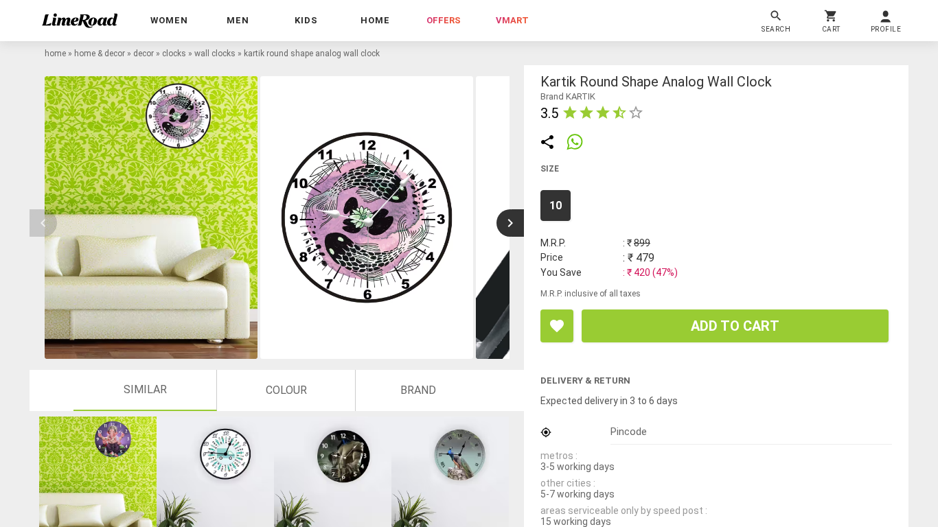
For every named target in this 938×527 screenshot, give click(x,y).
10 (555, 205)
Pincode (628, 431)
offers (443, 20)
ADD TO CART (735, 326)
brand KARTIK (567, 96)
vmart (512, 20)
